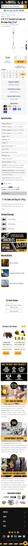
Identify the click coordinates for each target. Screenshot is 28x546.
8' (10, 74)
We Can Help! (14, 99)
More (3, 208)
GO (25, 6)
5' (22, 71)
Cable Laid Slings (11, 14)
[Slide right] (17, 52)
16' (10, 77)
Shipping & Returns (14, 84)
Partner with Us (14, 91)
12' (23, 74)
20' (23, 77)
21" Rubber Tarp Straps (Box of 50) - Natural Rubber (7, 343)
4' (16, 71)
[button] (1, 2)
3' (10, 71)
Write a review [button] (14, 307)
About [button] (5, 517)
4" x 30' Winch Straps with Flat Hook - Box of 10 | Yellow (19, 343)
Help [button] (4, 521)
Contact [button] (5, 512)
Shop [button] (4, 526)
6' (4, 74)
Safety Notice (7, 183)
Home (2, 14)
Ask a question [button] (14, 311)
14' (4, 77)
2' (4, 71)
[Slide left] (10, 52)
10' (17, 74)
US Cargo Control (12, 540)
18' (17, 77)
